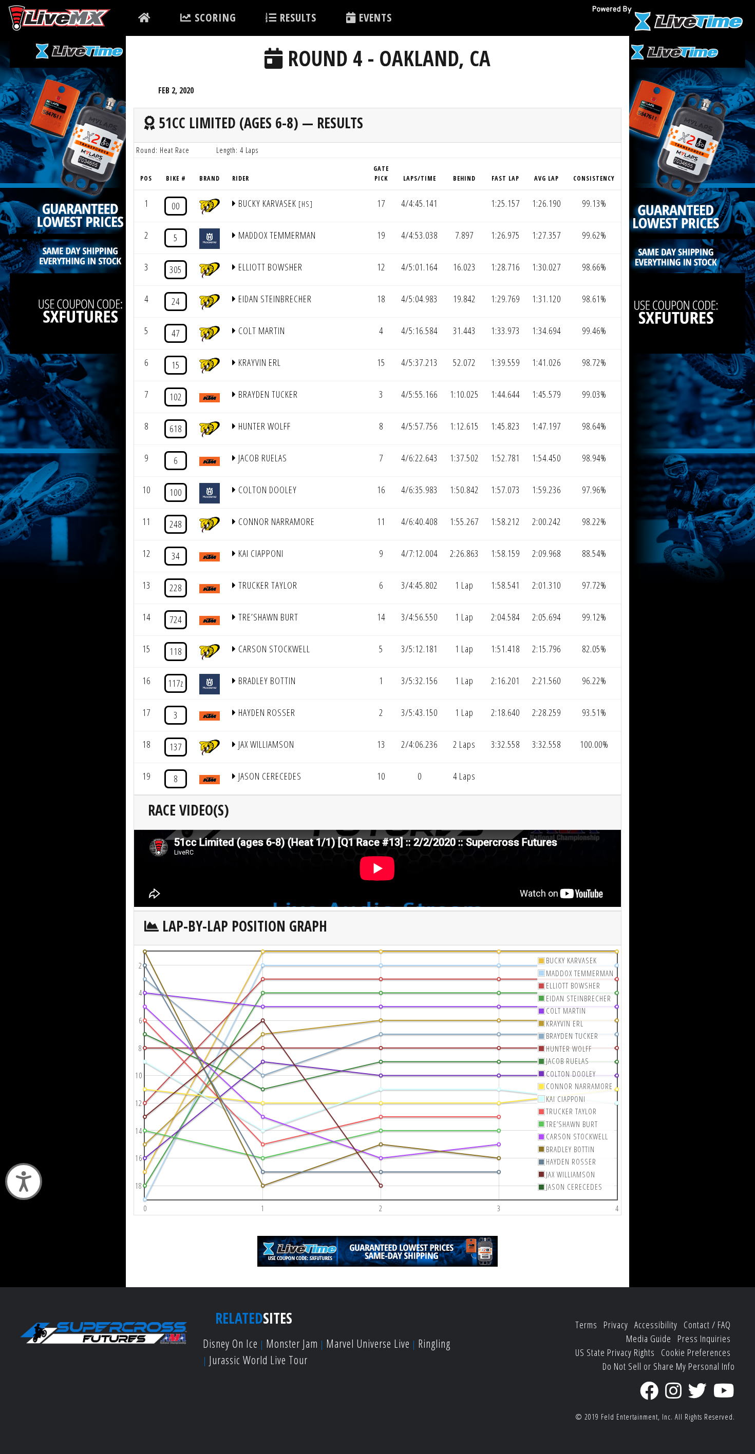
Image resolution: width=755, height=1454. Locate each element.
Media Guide (648, 1338)
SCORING (214, 17)
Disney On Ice (230, 1343)
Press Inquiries (704, 1338)
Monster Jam (292, 1343)
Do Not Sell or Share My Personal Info (668, 1366)
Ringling (434, 1343)
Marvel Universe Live (368, 1343)
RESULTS (296, 17)
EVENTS (374, 17)
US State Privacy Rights (615, 1352)
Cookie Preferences (696, 1352)
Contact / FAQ (707, 1325)
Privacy (615, 1325)
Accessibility (655, 1325)
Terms (586, 1325)
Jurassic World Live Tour (258, 1359)
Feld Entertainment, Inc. (637, 1417)
